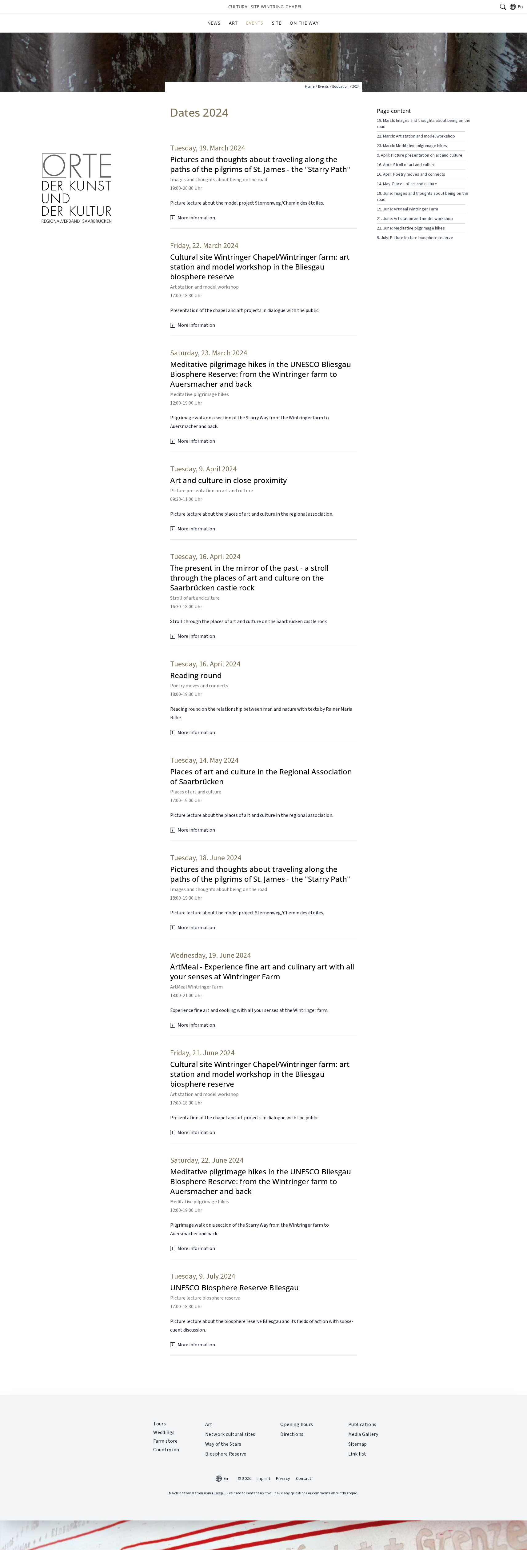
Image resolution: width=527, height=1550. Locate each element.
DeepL (219, 1493)
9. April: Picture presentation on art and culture (419, 155)
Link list (357, 1454)
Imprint (263, 1479)
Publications (362, 1424)
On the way (304, 23)
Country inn (166, 1449)
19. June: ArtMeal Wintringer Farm (407, 209)
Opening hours (296, 1424)
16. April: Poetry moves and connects (411, 174)
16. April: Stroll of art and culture (406, 165)
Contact (303, 1479)
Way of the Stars (223, 1444)
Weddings (163, 1432)
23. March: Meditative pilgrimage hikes (412, 146)
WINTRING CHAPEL (265, 7)
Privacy (283, 1479)
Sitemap (357, 1444)
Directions (291, 1434)
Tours (159, 1423)
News (214, 23)
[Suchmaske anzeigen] (503, 7)
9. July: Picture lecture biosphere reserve (415, 238)
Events (254, 23)
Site (276, 23)
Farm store (165, 1441)
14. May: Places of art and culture (407, 184)
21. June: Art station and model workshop (415, 219)
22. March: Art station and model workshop (416, 136)
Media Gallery (363, 1434)
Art (233, 23)
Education (340, 86)
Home (309, 86)
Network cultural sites (230, 1434)
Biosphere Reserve (225, 1454)
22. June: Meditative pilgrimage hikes (411, 228)
